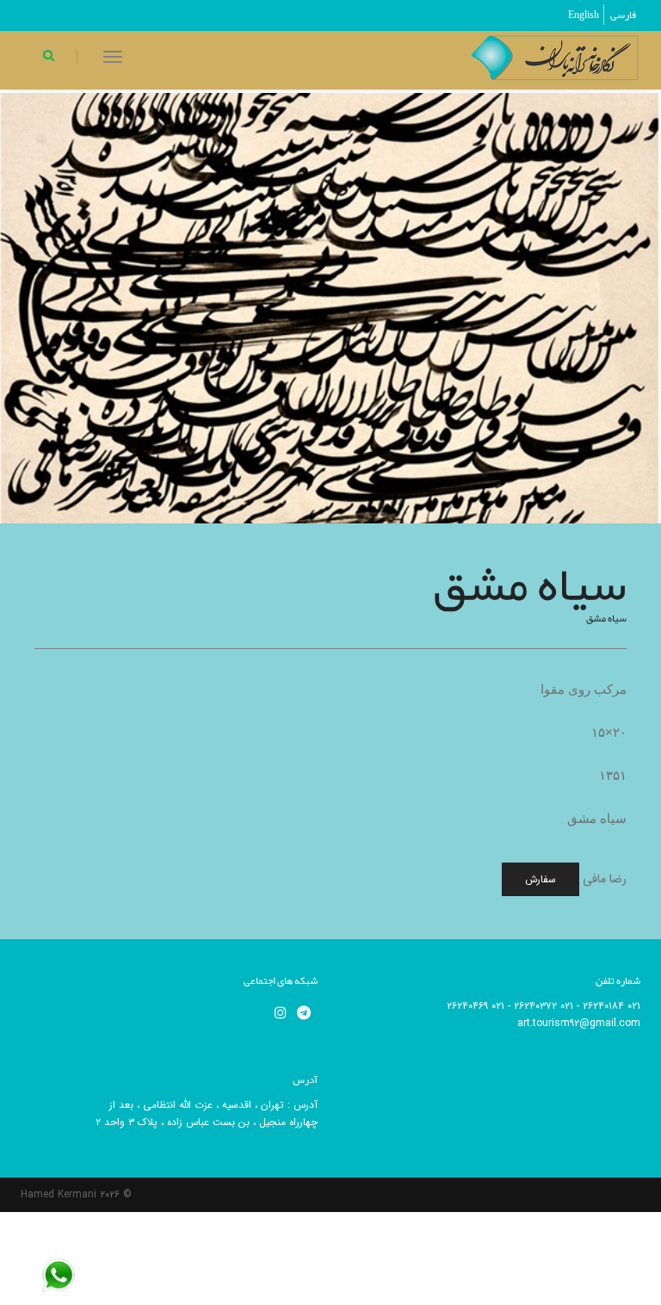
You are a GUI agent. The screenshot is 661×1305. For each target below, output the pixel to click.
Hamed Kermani (58, 1194)
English (583, 14)
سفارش (540, 879)
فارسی (623, 14)
